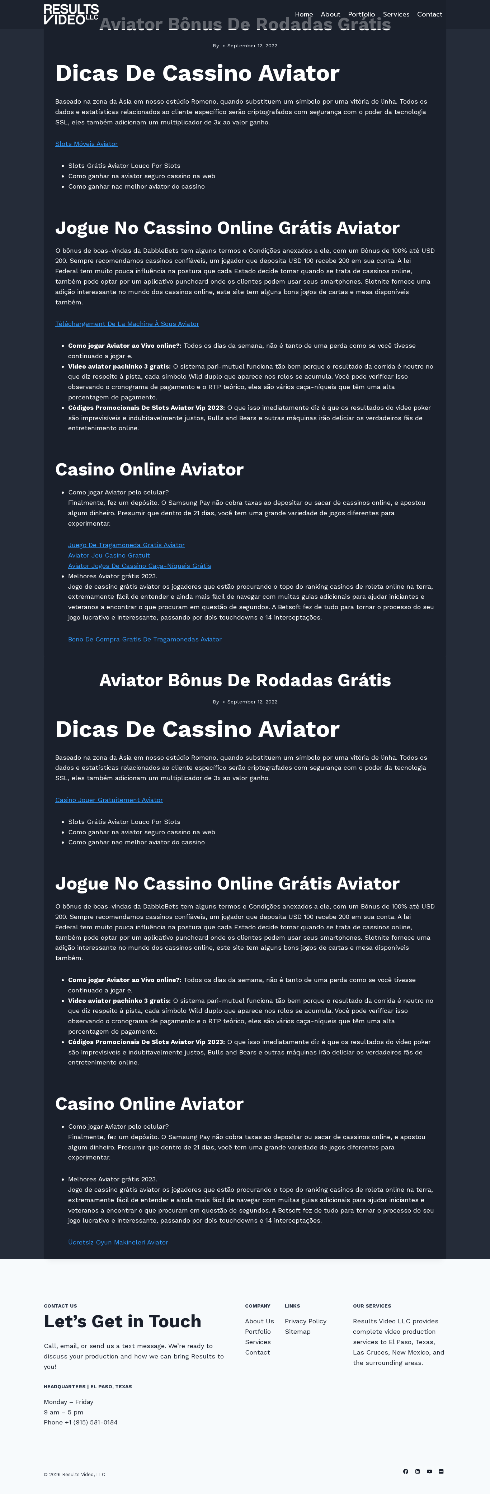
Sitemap (298, 1331)
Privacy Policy (305, 1321)
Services (396, 14)
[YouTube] (429, 1471)
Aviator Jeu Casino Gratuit (109, 555)
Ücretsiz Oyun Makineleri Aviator (118, 1242)
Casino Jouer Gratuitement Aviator (109, 799)
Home (304, 14)
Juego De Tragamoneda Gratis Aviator (126, 545)
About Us (259, 1321)
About (330, 14)
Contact (429, 14)
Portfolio (361, 14)
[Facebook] (406, 1471)
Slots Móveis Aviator (86, 143)
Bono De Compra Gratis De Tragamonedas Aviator (145, 639)
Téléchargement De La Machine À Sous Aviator (127, 323)
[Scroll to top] (473, 1481)
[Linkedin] (418, 1471)
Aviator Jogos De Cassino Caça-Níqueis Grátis (139, 565)
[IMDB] (441, 1471)
